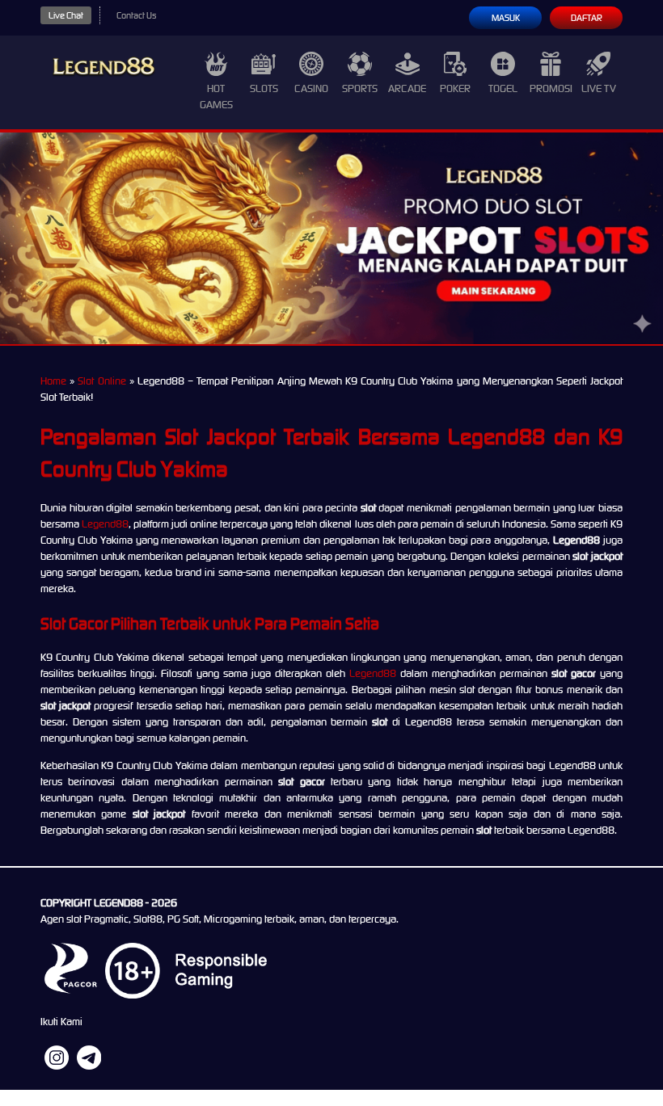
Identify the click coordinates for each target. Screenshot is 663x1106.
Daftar (586, 17)
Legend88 (105, 524)
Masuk (506, 17)
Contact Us (136, 15)
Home (53, 381)
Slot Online (101, 381)
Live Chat (66, 15)
